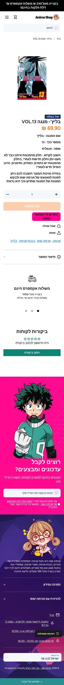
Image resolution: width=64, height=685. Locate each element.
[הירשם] (7, 493)
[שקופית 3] (26, 311)
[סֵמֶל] (48, 17)
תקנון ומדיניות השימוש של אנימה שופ (32, 503)
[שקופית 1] (38, 311)
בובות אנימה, (26, 241)
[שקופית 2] (32, 311)
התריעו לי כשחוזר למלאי (46, 216)
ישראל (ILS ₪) (50, 658)
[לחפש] (56, 28)
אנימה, (56, 241)
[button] (32, 681)
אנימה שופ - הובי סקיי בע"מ (38, 668)
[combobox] (32, 28)
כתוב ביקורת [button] (32, 352)
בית (59, 38)
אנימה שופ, (44, 241)
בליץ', (13, 241)
